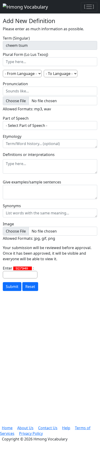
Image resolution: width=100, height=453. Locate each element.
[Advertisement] (50, 364)
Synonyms (12, 205)
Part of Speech (16, 118)
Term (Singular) (16, 38)
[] (89, 6)
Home (7, 427)
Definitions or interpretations (29, 154)
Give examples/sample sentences (32, 182)
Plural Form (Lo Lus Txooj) (25, 54)
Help (66, 427)
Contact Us (47, 427)
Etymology (12, 136)
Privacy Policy (31, 433)
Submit (12, 286)
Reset (30, 286)
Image (8, 223)
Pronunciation (15, 83)
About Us (25, 427)
